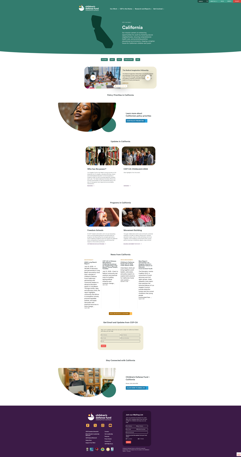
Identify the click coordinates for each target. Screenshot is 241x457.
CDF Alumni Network (91, 437)
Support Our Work (90, 442)
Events (229, 1)
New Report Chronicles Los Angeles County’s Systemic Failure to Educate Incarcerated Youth (146, 264)
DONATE (237, 1)
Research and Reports (143, 9)
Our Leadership (109, 434)
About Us (213, 1)
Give (138, 59)
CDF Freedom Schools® (92, 431)
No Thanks (141, 439)
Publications (128, 59)
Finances (107, 436)
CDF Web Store (109, 443)
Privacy (129, 451)
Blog (222, 1)
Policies (104, 59)
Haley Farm (89, 440)
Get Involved (158, 9)
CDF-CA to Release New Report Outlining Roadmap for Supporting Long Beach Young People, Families (110, 264)
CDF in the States (126, 9)
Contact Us (108, 441)
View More (126, 185)
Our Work (113, 9)
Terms (124, 451)
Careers (107, 431)
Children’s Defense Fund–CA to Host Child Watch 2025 (127, 264)
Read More (90, 185)
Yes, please (129, 439)
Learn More (125, 83)
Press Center (108, 438)
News (112, 59)
